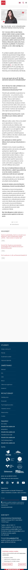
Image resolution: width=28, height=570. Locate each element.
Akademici (3, 388)
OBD (2, 377)
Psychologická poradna (7, 405)
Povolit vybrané (7, 564)
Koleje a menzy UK (6, 349)
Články (3, 240)
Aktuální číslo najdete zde (8, 426)
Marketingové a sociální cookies (12, 561)
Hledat (23, 3)
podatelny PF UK (14, 538)
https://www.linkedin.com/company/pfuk (18, 483)
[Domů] (3, 3)
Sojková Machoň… (15, 224)
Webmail (3, 369)
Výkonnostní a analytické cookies (12, 559)
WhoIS (3, 381)
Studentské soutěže (6, 356)
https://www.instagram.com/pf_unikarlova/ (7, 483)
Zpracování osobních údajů (6, 507)
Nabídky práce (4, 397)
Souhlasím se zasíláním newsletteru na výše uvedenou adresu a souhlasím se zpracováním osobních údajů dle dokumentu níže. (12, 504)
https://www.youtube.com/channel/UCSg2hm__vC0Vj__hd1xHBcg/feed (23, 483)
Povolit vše (22, 564)
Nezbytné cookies (8, 557)
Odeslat (24, 498)
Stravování (3, 401)
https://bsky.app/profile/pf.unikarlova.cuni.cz (12, 483)
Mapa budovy (4, 412)
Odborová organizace (6, 384)
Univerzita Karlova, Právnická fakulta (11, 518)
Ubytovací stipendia (6, 360)
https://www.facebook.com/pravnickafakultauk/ (2, 483)
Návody (3, 353)
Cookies (3, 416)
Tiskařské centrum (5, 408)
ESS (2, 373)
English (20, 3)
